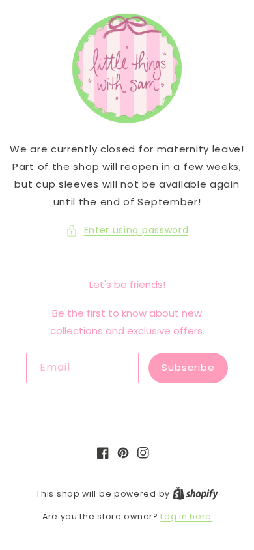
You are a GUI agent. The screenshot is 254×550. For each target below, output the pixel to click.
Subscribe (188, 367)
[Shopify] (195, 493)
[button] (127, 230)
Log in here (186, 516)
